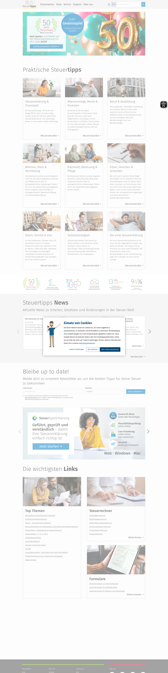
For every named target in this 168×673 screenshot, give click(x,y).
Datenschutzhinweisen (87, 343)
